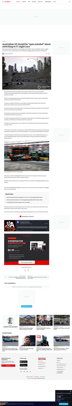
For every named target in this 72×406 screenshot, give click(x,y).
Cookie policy (36, 376)
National (34, 1)
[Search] (69, 2)
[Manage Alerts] (28, 270)
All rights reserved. (41, 378)
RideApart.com (41, 368)
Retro (54, 1)
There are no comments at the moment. (26, 286)
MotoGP (24, 1)
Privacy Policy (42, 376)
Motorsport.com (41, 364)
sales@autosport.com (61, 369)
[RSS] (30, 371)
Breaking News (48, 1)
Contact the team (60, 367)
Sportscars (40, 1)
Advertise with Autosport (61, 365)
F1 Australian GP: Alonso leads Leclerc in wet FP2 (18, 202)
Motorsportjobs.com (42, 362)
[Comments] (49, 53)
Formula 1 (18, 1)
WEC (29, 1)
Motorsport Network (34, 378)
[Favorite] (46, 53)
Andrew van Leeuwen (8, 53)
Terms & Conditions (29, 376)
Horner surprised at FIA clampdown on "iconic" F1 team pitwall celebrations (24, 197)
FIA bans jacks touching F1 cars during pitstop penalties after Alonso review (24, 199)
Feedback (58, 360)
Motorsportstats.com (42, 366)
